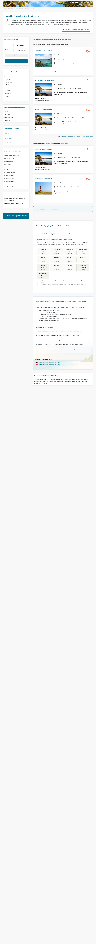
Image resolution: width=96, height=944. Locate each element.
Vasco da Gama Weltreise (10, 186)
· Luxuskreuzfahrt (8, 135)
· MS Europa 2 (7, 114)
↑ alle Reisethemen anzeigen (11, 143)
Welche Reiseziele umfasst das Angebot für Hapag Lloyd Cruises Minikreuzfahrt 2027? (59, 331)
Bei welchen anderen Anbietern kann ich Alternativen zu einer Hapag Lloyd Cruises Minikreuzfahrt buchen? (62, 350)
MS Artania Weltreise (9, 175)
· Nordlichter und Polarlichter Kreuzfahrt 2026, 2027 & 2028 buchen (15, 199)
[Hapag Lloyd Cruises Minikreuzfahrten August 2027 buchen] (83, 267)
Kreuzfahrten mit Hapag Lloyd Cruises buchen (48, 362)
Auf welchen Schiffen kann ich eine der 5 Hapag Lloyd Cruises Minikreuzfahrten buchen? (60, 344)
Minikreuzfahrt (19, 8)
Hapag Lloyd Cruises (29, 8)
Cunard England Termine (41, 379)
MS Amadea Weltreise (9, 178)
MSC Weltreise (7, 164)
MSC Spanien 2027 (70, 381)
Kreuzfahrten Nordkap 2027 (41, 383)
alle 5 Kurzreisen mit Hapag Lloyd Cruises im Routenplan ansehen (76, 136)
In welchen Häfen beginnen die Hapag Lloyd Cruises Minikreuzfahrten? (56, 340)
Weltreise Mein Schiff (9, 158)
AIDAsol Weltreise (8, 184)
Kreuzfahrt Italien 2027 (82, 381)
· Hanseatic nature (8, 117)
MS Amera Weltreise (9, 181)
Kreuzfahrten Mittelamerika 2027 (55, 381)
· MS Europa (7, 111)
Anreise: (7, 45)
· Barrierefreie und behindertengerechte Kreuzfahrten (13, 204)
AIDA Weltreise (7, 169)
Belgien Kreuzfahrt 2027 (82, 379)
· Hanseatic (7, 120)
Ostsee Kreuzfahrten (70, 379)
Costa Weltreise (8, 167)
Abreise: (7, 49)
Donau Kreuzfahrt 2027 (40, 381)
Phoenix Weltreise (8, 161)
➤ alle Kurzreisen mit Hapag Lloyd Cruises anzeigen (76, 29)
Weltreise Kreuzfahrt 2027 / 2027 (12, 155)
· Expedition (7, 133)
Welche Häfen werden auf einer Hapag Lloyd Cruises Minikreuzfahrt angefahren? (58, 335)
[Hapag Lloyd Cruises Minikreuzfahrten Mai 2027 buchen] (43, 267)
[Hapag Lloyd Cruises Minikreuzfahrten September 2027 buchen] (43, 275)
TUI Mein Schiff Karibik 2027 (56, 379)
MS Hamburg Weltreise (9, 172)
